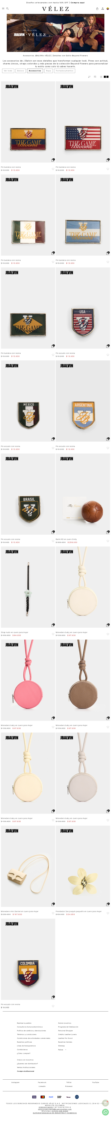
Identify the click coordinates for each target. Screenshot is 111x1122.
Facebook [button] (42, 1082)
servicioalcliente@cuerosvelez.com (55, 1109)
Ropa (48, 71)
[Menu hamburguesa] (3, 8)
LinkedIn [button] (42, 1086)
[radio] (101, 77)
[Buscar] (7, 8)
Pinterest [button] (69, 1086)
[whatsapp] (105, 1112)
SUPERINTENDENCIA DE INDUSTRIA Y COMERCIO (55, 1113)
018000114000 (46, 1107)
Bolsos (20, 71)
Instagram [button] (15, 1082)
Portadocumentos (64, 71)
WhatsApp (55, 1111)
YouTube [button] (95, 1082)
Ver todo (8, 71)
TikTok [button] (68, 1082)
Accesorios (35, 71)
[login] (103, 8)
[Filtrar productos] (95, 77)
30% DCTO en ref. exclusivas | (55, 3)
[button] (97, 8)
